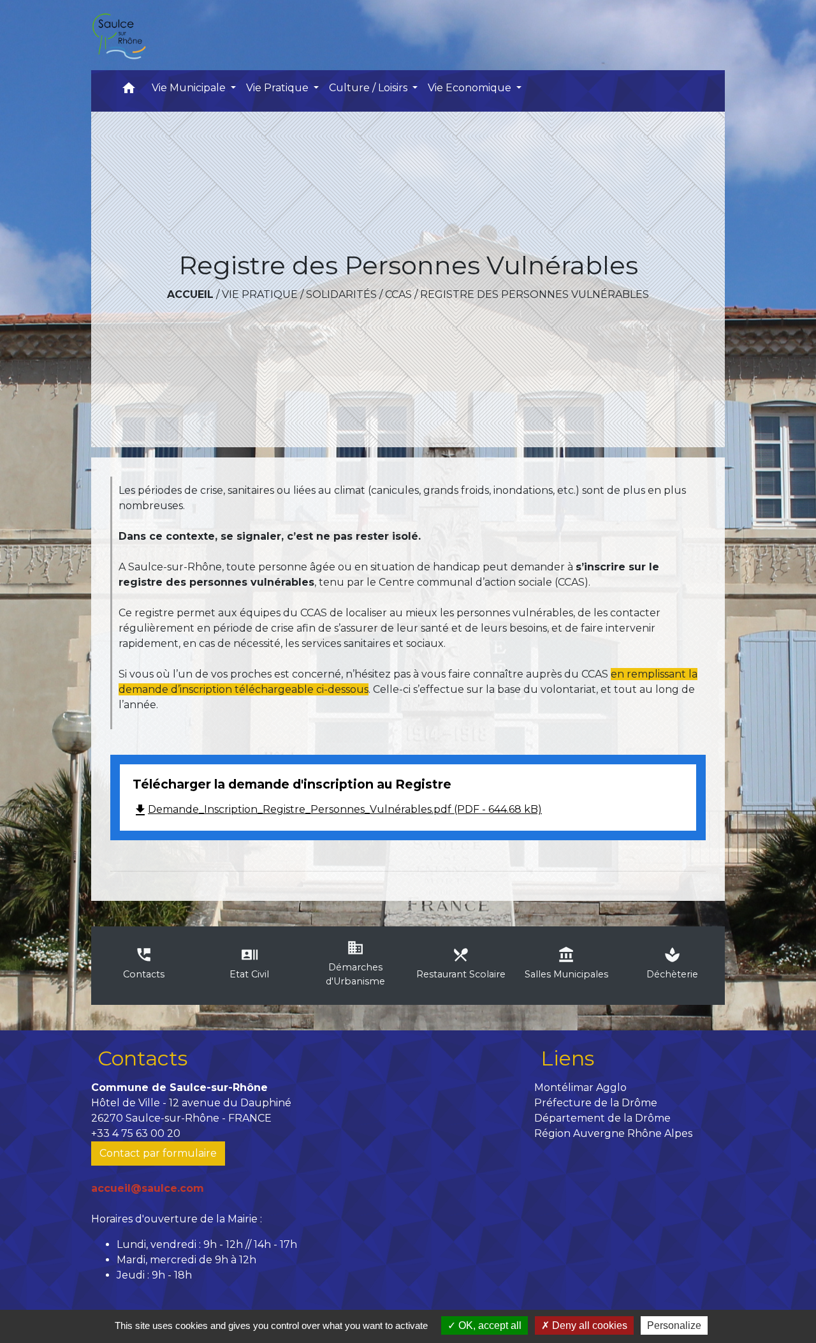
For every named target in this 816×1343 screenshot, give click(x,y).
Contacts (142, 1058)
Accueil (190, 294)
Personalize (674, 1325)
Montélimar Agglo (580, 1087)
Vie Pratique (260, 294)
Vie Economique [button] (471, 88)
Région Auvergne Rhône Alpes (613, 1133)
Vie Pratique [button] (278, 88)
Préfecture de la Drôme (595, 1103)
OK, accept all (488, 1325)
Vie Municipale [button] (190, 88)
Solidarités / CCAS (359, 294)
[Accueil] (118, 35)
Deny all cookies (588, 1325)
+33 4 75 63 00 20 (135, 1133)
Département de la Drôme (602, 1118)
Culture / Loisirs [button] (369, 88)
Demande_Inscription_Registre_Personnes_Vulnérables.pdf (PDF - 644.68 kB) (337, 809)
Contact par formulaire (158, 1153)
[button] (129, 91)
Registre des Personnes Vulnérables (534, 294)
